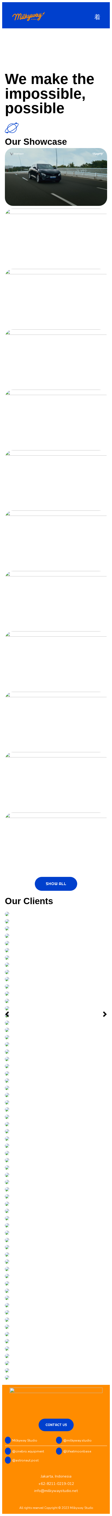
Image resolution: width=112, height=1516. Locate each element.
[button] (97, 17)
